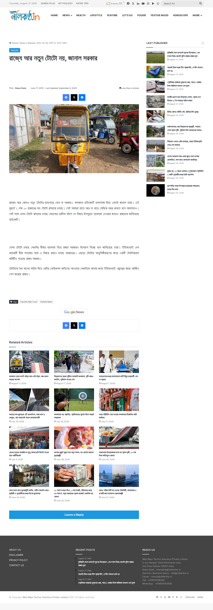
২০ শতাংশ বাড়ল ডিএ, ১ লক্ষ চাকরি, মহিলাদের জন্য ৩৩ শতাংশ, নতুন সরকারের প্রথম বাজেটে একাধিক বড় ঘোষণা (73, 493)
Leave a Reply (74, 514)
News (23, 43)
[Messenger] (82, 97)
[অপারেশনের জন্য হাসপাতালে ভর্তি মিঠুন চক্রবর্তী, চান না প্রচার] (119, 361)
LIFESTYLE (96, 15)
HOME (54, 15)
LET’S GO (127, 15)
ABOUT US (15, 549)
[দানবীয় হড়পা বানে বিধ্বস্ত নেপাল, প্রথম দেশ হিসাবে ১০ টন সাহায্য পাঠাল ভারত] (155, 101)
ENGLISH (190, 597)
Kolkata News (46, 302)
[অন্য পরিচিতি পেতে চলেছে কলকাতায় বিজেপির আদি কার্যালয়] (119, 399)
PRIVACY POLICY (18, 560)
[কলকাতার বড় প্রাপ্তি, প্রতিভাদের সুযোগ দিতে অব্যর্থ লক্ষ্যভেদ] (74, 399)
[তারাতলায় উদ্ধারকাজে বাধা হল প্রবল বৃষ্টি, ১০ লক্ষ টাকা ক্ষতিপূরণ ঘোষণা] (119, 438)
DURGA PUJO (48, 3)
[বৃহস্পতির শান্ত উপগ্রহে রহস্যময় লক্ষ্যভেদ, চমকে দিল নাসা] (155, 190)
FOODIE (141, 15)
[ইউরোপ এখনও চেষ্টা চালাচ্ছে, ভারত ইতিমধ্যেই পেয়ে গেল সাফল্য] (155, 146)
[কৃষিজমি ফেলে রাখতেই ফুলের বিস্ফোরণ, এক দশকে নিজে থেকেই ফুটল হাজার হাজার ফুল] (155, 57)
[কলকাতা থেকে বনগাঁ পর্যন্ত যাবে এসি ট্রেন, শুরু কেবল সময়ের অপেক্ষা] (29, 361)
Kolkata (31, 43)
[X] (74, 97)
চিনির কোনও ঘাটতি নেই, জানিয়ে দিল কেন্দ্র (183, 111)
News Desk (20, 88)
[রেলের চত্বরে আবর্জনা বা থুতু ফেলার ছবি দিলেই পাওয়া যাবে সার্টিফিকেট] (29, 438)
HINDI (200, 597)
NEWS (66, 15)
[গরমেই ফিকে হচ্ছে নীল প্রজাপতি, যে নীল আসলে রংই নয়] (155, 72)
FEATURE (112, 15)
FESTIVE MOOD (159, 15)
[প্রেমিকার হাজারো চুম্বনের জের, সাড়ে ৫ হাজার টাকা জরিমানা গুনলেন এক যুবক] (155, 87)
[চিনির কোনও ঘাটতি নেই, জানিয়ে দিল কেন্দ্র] (155, 116)
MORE (196, 15)
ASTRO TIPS (82, 3)
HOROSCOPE (180, 15)
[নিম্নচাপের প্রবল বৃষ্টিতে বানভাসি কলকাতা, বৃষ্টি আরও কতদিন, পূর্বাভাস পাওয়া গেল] (74, 361)
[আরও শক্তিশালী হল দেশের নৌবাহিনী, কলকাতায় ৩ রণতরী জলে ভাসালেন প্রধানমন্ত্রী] (119, 475)
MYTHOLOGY (65, 3)
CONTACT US (16, 565)
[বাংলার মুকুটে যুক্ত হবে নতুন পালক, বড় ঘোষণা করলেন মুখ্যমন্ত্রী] (74, 438)
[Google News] (74, 312)
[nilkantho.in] (24, 15)
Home (14, 43)
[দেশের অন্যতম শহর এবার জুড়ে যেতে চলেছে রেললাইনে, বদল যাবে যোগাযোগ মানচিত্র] (155, 161)
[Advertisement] (106, 27)
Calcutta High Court (28, 302)
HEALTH (80, 15)
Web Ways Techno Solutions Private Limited (45, 597)
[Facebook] (66, 97)
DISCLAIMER (16, 555)
